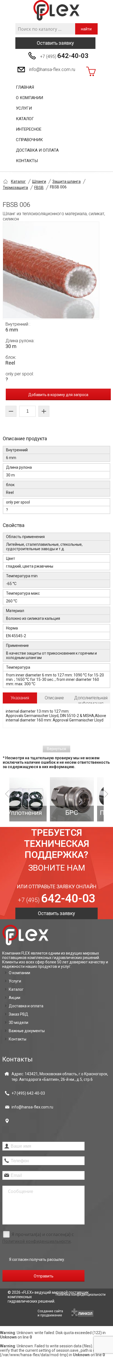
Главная (25, 87)
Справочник (29, 139)
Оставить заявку (55, 43)
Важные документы (27, 1031)
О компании (29, 97)
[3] (86, 799)
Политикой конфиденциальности (36, 1241)
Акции (14, 997)
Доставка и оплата (37, 150)
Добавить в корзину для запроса (58, 394)
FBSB (39, 187)
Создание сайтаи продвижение (50, 1313)
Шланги (39, 181)
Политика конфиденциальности (81, 1295)
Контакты (27, 160)
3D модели (18, 1022)
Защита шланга (66, 181)
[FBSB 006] (51, 271)
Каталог (25, 118)
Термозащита (15, 187)
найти (86, 29)
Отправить (43, 1276)
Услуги (24, 108)
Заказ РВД (18, 1014)
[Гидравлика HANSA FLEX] (56, 10)
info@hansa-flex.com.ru (52, 69)
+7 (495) (64, 56)
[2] (39, 799)
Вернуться (56, 749)
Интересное (28, 129)
